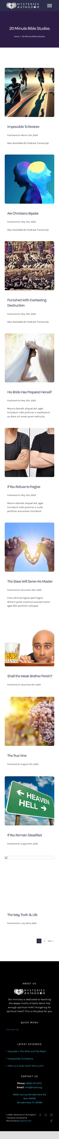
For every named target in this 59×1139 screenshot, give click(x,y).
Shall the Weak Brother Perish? (29, 676)
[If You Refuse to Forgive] (29, 429)
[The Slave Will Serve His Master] (29, 524)
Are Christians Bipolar (22, 213)
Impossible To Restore (23, 126)
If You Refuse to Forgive (23, 487)
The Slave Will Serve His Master (29, 581)
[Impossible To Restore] (29, 69)
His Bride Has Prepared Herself (29, 392)
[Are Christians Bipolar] (29, 156)
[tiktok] (51, 1120)
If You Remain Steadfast (24, 835)
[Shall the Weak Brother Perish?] (29, 619)
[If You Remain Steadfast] (29, 778)
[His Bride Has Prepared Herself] (29, 335)
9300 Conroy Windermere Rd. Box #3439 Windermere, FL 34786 (29, 1098)
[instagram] (51, 1115)
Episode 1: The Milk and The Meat (27, 1051)
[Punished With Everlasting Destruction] (29, 243)
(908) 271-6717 (34, 1083)
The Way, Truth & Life (22, 915)
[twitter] (46, 1115)
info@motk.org (33, 1087)
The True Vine (16, 755)
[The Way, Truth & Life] (29, 857)
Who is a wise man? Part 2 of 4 (25, 1065)
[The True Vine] (29, 698)
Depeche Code (25, 1121)
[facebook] (40, 1115)
